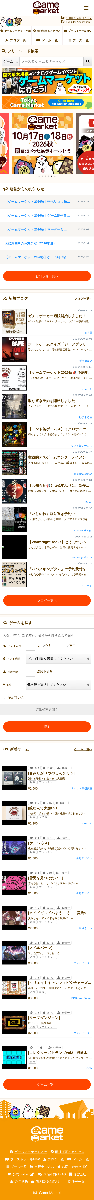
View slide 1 (39, 176)
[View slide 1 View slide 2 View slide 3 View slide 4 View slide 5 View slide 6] (47, 143)
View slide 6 (55, 176)
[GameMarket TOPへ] (47, 1134)
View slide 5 (51, 176)
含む (48, 645)
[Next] (90, 143)
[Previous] (4, 143)
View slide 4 (48, 176)
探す (47, 727)
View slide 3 (45, 176)
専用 (72, 645)
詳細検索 (42, 709)
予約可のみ (16, 697)
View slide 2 (42, 176)
